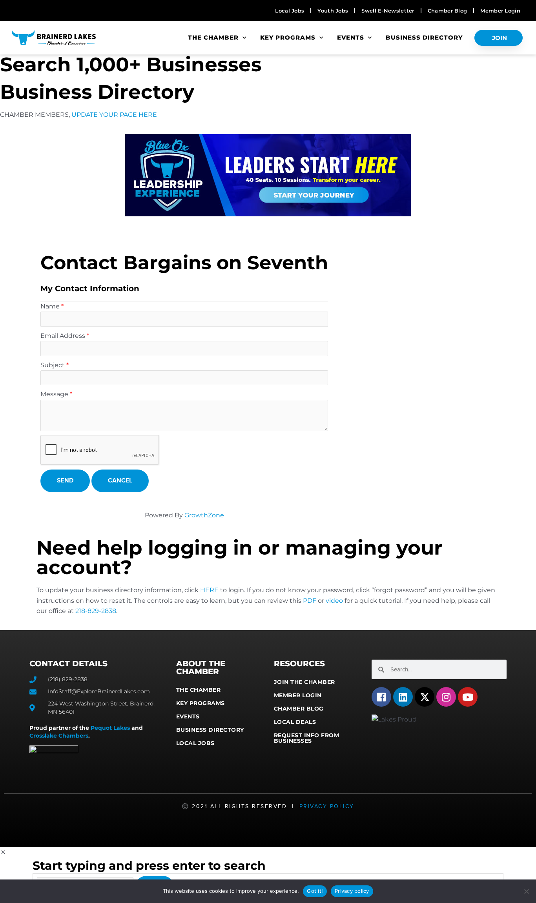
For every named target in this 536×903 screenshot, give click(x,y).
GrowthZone (204, 515)
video (334, 600)
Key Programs (287, 37)
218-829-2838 (95, 611)
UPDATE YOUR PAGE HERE (114, 114)
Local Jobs (195, 743)
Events (350, 37)
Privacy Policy (326, 806)
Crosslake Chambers (58, 735)
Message (54, 394)
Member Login (298, 695)
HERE (209, 590)
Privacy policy (352, 891)
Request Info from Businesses (306, 738)
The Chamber (213, 37)
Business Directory (424, 37)
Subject (52, 365)
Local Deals (295, 721)
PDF (309, 600)
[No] (526, 891)
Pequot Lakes (110, 727)
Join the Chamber (304, 681)
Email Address (62, 335)
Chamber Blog (299, 708)
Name (50, 306)
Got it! (315, 891)
